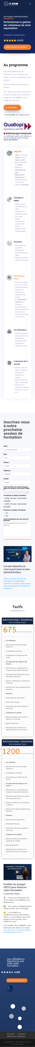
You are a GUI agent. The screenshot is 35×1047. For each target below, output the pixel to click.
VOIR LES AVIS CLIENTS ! (17, 980)
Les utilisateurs (20, 330)
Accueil (11, 1034)
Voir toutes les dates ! (16, 47)
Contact (22, 1034)
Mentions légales (16, 1036)
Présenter (18, 242)
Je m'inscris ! (11, 107)
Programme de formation (16, 115)
